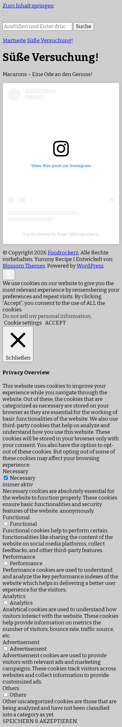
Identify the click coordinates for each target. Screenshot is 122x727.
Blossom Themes (24, 266)
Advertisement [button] (21, 642)
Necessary (22, 478)
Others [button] (11, 688)
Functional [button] (16, 517)
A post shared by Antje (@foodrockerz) (61, 234)
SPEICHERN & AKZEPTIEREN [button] (40, 721)
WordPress (90, 266)
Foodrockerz (63, 252)
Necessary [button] (15, 471)
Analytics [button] (14, 596)
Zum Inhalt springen (28, 6)
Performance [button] (19, 557)
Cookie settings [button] (23, 323)
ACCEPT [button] (55, 323)
